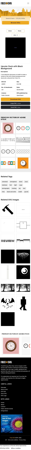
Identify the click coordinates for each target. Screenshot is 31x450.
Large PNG (15, 103)
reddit (20, 191)
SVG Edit (3, 391)
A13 (3, 230)
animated (5, 181)
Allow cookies (16, 448)
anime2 (20, 214)
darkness (4, 185)
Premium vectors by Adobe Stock (13, 118)
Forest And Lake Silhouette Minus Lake (23, 291)
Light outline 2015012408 (23, 276)
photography (5, 188)
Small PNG (15, 107)
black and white (11, 191)
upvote (26, 191)
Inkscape (3, 387)
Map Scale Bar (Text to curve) (23, 245)
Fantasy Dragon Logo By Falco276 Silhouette (8, 306)
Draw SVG (4, 393)
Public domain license (7, 408)
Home (2, 402)
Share (10, 31)
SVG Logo (3, 395)
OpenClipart (20, 95)
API (6, 440)
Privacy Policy (22, 440)
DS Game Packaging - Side (8, 276)
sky (20, 188)
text (24, 188)
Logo (20, 185)
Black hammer (6, 214)
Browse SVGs (15, 23)
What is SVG (4, 389)
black (20, 181)
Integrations (4, 410)
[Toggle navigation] (28, 3)
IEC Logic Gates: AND (23, 229)
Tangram (20, 308)
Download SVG (15, 99)
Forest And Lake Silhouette (7, 291)
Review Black (6, 246)
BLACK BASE (6, 261)
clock (26, 181)
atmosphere (13, 181)
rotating (14, 188)
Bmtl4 (19, 261)
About (2, 404)
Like (15, 35)
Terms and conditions (13, 440)
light (15, 185)
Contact (3, 406)
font (11, 185)
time (3, 191)
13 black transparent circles (8, 323)
